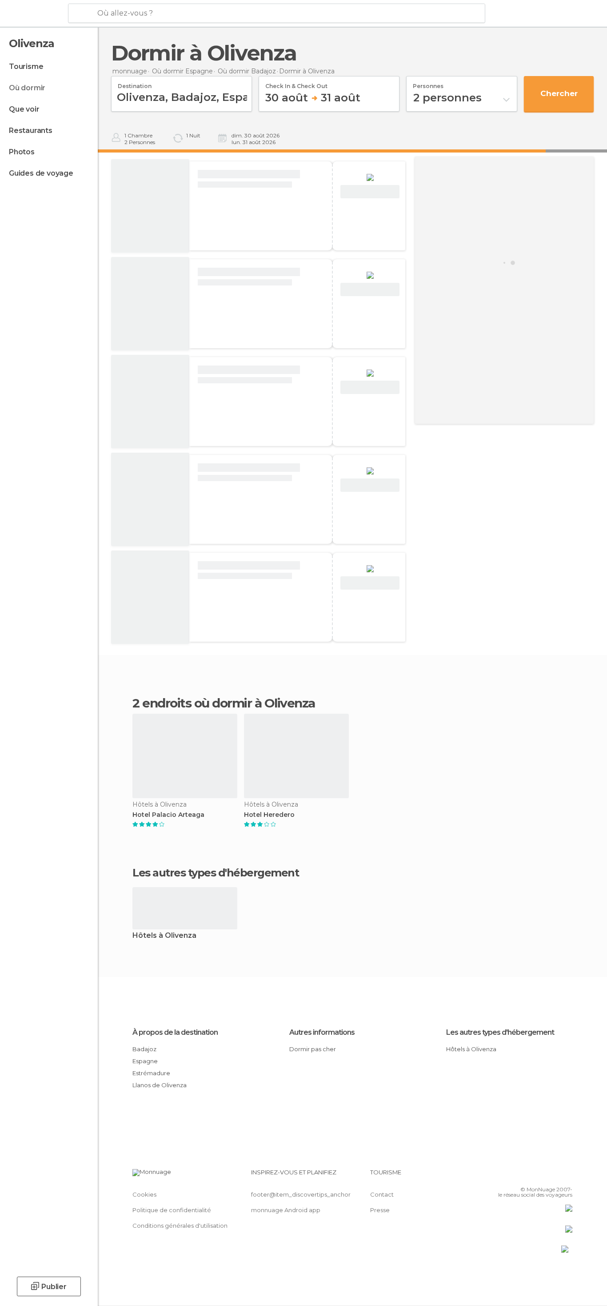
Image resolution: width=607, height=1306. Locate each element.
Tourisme (26, 66)
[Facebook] (521, 1175)
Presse (380, 1210)
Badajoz (144, 1049)
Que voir (24, 109)
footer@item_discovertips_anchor (301, 1194)
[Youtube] (565, 1175)
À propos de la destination (175, 1032)
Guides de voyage (41, 173)
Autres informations (322, 1032)
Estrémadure (151, 1073)
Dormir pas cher (312, 1049)
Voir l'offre (370, 192)
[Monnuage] (33, 14)
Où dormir (27, 88)
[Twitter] (536, 1175)
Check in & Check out (296, 83)
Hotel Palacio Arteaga (168, 815)
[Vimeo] (551, 1175)
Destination (135, 83)
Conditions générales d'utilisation (180, 1225)
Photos (22, 152)
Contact (382, 1194)
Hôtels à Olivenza (164, 936)
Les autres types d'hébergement (500, 1032)
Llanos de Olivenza (159, 1085)
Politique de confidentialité (171, 1210)
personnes (428, 83)
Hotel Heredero (269, 815)
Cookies (144, 1194)
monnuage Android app (285, 1210)
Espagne (145, 1061)
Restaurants (30, 130)
